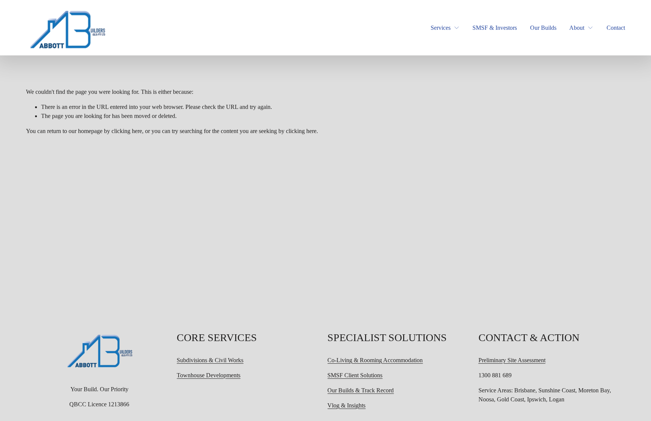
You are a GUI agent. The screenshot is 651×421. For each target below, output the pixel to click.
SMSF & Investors (494, 27)
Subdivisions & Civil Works (210, 360)
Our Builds (543, 27)
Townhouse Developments (208, 375)
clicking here (127, 131)
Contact (616, 27)
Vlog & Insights (346, 405)
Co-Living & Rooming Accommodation (375, 360)
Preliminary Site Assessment (512, 360)
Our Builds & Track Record (360, 390)
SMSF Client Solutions (354, 375)
